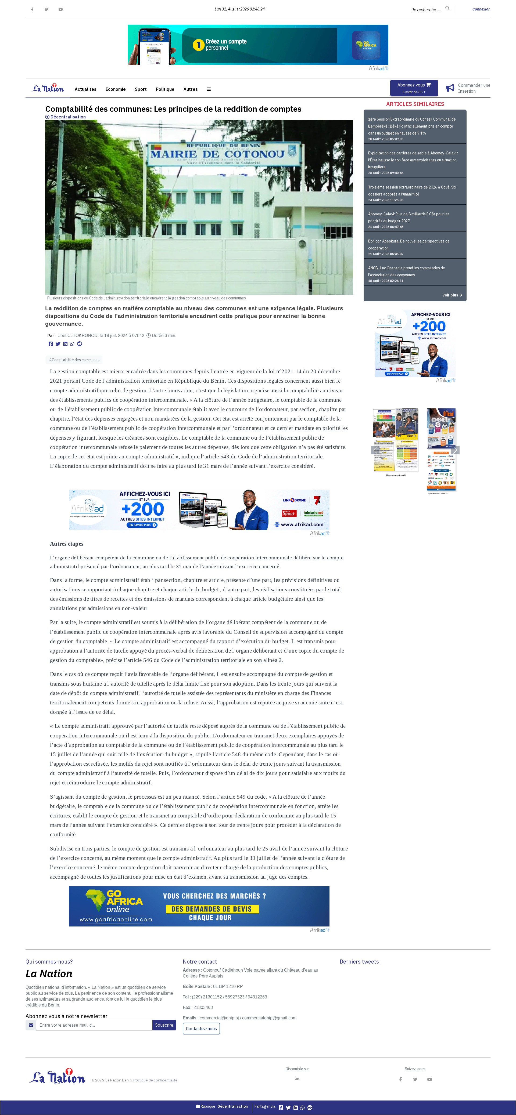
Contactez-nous (201, 1028)
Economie (116, 89)
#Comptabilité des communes (74, 359)
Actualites (85, 89)
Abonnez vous (411, 88)
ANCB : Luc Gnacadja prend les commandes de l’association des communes (406, 271)
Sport (141, 89)
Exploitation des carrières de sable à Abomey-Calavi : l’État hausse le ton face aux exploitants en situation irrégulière (413, 160)
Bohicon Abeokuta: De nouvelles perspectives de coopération (409, 245)
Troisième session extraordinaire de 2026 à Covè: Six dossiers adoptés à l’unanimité (412, 191)
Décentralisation (67, 117)
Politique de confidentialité (155, 1080)
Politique (165, 89)
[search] (447, 8)
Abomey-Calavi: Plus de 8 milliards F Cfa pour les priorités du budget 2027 (409, 217)
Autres (191, 89)
